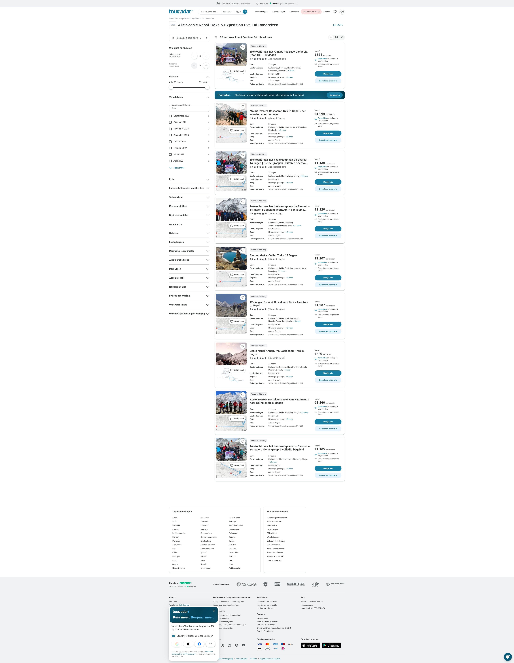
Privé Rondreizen (274, 560)
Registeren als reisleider (267, 605)
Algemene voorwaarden (270, 659)
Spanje (232, 537)
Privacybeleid (241, 659)
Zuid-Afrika (177, 545)
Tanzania (204, 522)
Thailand (204, 525)
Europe (175, 529)
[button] (328, 60)
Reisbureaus (262, 618)
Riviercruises (272, 529)
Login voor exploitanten (223, 628)
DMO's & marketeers (266, 625)
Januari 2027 (179, 142)
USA (231, 564)
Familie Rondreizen (275, 556)
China (174, 553)
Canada (232, 549)
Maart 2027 (178, 154)
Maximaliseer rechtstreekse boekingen (229, 625)
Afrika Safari (272, 533)
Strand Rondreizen (275, 553)
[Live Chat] (508, 657)
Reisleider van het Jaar (267, 602)
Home (171, 19)
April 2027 (178, 161)
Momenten (294, 12)
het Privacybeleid (189, 654)
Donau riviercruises (209, 537)
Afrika (174, 518)
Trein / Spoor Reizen (275, 549)
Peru (231, 560)
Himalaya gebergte (276, 77)
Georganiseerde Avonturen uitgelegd (228, 602)
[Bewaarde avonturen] (335, 11)
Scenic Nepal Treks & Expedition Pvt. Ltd (189, 19)
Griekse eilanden (208, 545)
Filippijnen (176, 556)
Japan (175, 564)
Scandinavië (234, 529)
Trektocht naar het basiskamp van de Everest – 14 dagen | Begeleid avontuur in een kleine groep (280, 210)
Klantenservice (307, 605)
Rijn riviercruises (236, 525)
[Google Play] (331, 645)
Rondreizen (210, 19)
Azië (174, 522)
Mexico (232, 556)
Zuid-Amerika (234, 568)
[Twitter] (222, 645)
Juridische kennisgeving (223, 659)
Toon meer (178, 168)
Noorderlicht (272, 525)
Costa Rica (233, 553)
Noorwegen (205, 568)
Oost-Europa (234, 518)
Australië (176, 525)
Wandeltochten (273, 537)
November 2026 (181, 129)
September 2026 (181, 116)
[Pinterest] (236, 645)
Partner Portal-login (265, 631)
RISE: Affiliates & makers (267, 622)
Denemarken (206, 533)
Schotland (233, 533)
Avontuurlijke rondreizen (277, 518)
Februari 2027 (180, 148)
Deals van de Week (311, 12)
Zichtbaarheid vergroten (223, 622)
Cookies (253, 659)
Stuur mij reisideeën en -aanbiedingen (195, 636)
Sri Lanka (205, 518)
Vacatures (179, 605)
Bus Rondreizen (273, 545)
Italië (203, 560)
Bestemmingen (261, 12)
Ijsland (203, 553)
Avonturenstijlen (278, 12)
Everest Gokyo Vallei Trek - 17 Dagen (273, 255)
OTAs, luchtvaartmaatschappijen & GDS (274, 628)
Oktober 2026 (179, 122)
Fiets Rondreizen (274, 522)
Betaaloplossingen (221, 618)
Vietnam (204, 529)
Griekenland (206, 541)
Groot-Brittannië (207, 549)
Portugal (232, 522)
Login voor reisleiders (266, 608)
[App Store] (310, 645)
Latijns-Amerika (179, 533)
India (174, 560)
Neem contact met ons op (312, 602)
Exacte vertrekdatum (180, 105)
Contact (327, 12)
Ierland (204, 556)
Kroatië (204, 564)
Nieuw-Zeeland (178, 568)
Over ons (173, 602)
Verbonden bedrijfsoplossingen (226, 605)
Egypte (175, 537)
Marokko (176, 541)
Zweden (232, 545)
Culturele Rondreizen (276, 541)
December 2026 (181, 135)
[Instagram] (229, 645)
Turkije (232, 541)
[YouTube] (243, 645)
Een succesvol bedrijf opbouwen (226, 615)
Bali (173, 549)
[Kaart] (341, 37)
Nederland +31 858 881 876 (313, 608)
